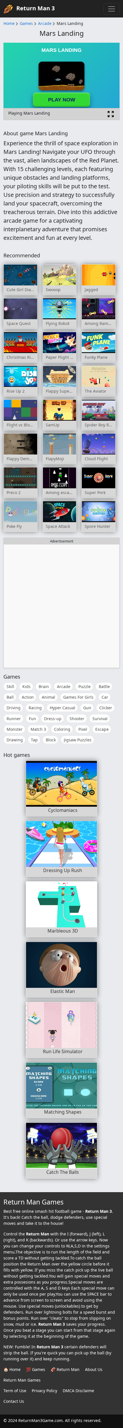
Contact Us (13, 1401)
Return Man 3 (35, 8)
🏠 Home (12, 1369)
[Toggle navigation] (112, 9)
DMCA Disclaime (78, 1390)
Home (9, 23)
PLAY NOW (61, 100)
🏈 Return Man (65, 1369)
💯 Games (35, 1369)
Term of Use (14, 1390)
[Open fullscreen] (111, 114)
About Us (93, 1369)
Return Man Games (22, 1380)
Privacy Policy (44, 1390)
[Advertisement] (61, 606)
